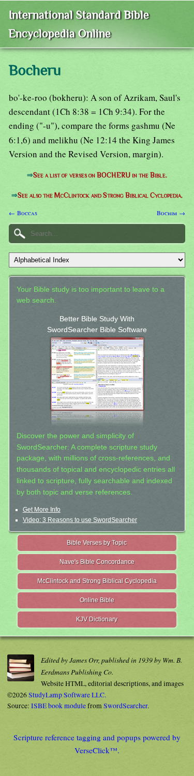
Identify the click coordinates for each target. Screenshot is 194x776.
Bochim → (171, 212)
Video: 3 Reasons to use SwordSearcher (80, 520)
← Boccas (23, 212)
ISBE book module (58, 705)
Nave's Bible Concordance (97, 561)
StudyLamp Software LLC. (67, 694)
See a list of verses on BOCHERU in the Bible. (100, 175)
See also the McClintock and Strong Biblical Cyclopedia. (100, 195)
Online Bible (97, 600)
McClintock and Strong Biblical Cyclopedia (97, 581)
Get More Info (42, 509)
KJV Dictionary (96, 619)
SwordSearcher (125, 705)
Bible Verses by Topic (97, 542)
